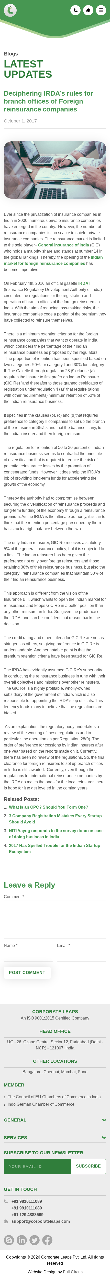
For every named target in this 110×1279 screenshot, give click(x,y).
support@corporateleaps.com (88, 10)
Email (63, 946)
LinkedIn (22, 1240)
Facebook (47, 1240)
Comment (14, 897)
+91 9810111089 (75, 10)
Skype (9, 1240)
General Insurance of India (64, 245)
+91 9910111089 (27, 1208)
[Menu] (101, 10)
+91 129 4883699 (27, 1215)
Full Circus (73, 1272)
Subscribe (88, 1166)
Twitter (34, 1240)
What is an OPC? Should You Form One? (48, 807)
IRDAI (84, 283)
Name (10, 946)
